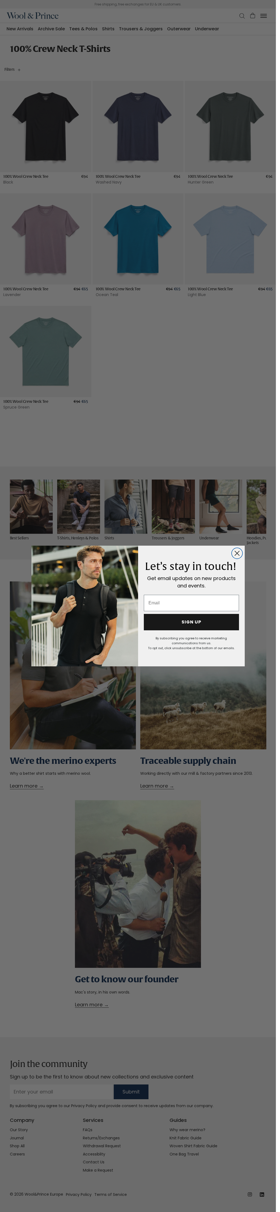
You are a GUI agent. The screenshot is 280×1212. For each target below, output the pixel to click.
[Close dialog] (237, 553)
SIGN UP (191, 622)
